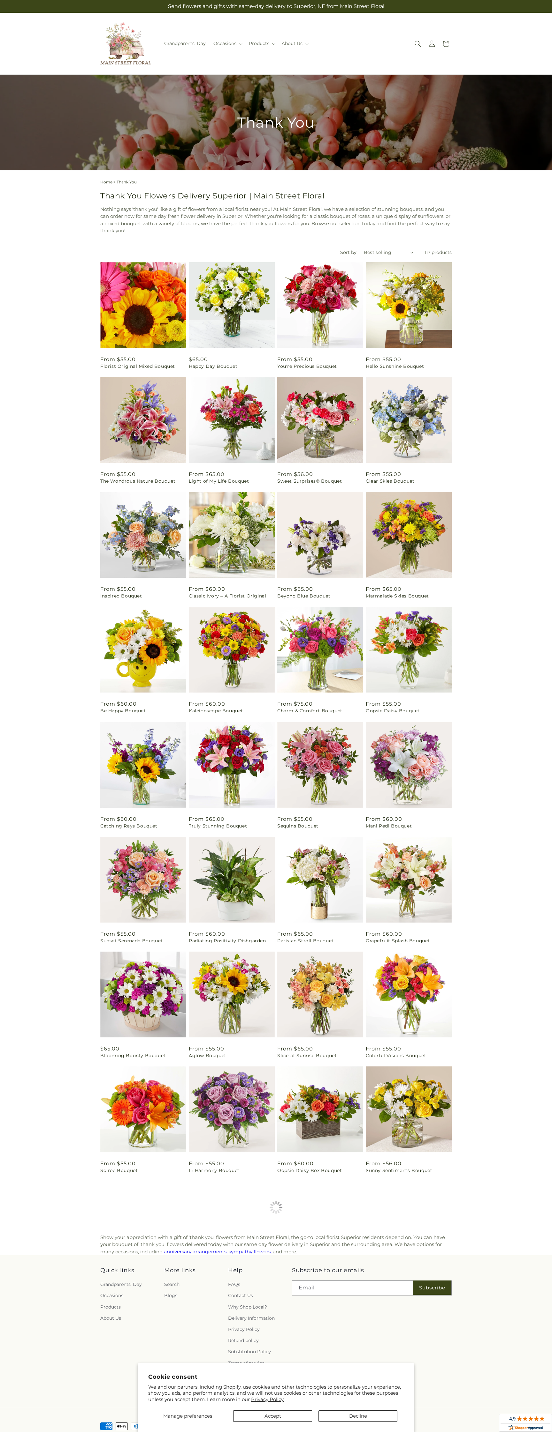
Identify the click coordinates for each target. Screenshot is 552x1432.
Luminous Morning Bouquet (400, 1292)
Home (106, 182)
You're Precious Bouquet (307, 366)
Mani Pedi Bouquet (389, 826)
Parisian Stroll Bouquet (305, 941)
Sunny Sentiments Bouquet (399, 1170)
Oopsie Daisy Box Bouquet (309, 1170)
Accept (272, 1416)
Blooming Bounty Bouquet (133, 1055)
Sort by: (348, 252)
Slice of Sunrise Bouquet (307, 1055)
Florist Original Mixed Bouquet (137, 366)
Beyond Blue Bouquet (303, 596)
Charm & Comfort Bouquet (309, 711)
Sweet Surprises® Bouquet (309, 481)
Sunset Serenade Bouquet (131, 941)
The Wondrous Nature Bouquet (137, 481)
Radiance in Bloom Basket (132, 1292)
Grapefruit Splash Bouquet (398, 941)
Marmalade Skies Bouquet (397, 596)
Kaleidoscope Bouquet (216, 711)
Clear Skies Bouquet (390, 481)
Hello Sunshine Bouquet (395, 366)
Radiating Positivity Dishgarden (227, 941)
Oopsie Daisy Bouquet (393, 711)
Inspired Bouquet (121, 596)
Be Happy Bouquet (123, 711)
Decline (358, 1416)
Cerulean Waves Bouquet (219, 1292)
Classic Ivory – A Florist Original (227, 596)
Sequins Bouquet (297, 826)
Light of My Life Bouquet (219, 481)
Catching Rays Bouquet (128, 826)
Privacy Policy (267, 1399)
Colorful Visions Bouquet (396, 1055)
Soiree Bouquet (119, 1170)
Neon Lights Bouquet (303, 1292)
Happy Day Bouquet (213, 366)
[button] (227, 43)
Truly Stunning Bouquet (218, 826)
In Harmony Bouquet (214, 1170)
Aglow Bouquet (207, 1055)
